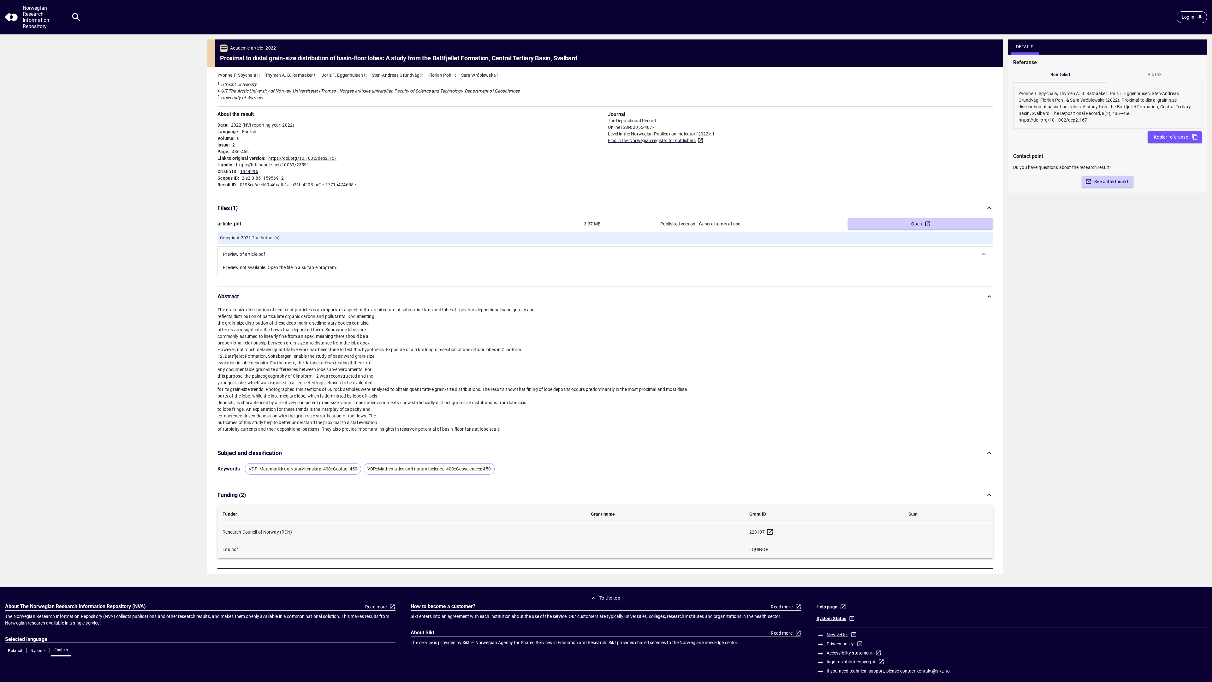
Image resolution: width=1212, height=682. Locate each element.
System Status (832, 618)
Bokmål (15, 650)
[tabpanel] (1107, 107)
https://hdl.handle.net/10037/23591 (272, 164)
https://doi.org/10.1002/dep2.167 (302, 158)
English (61, 650)
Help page (827, 606)
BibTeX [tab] (1155, 74)
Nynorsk (38, 650)
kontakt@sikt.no (933, 670)
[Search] (76, 17)
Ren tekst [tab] (1060, 74)
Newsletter (837, 634)
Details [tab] (1025, 46)
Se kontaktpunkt (1111, 181)
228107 (757, 532)
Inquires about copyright (851, 661)
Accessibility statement (850, 652)
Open (916, 223)
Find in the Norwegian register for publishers (652, 140)
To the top (609, 598)
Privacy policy (840, 643)
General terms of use (719, 223)
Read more (376, 606)
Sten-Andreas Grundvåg (396, 75)
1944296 (249, 171)
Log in (1188, 17)
